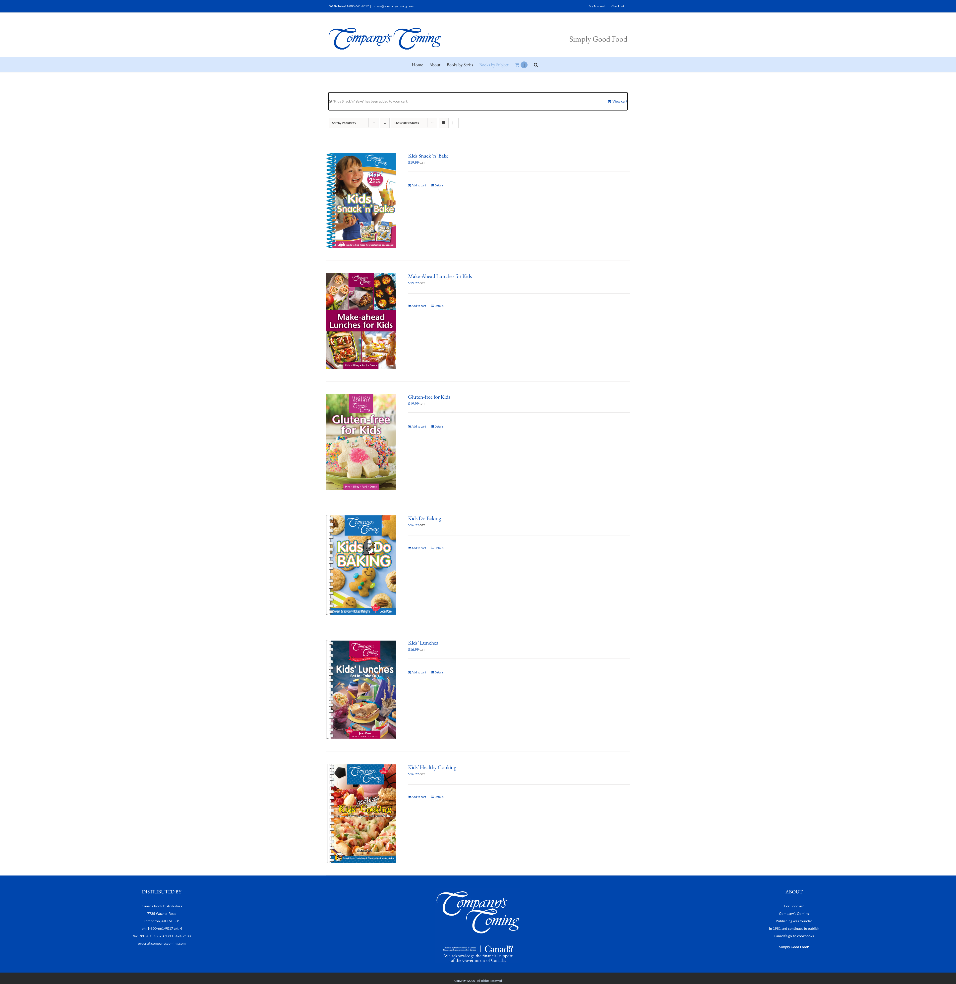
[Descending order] (385, 123)
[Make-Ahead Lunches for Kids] (361, 321)
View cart (619, 101)
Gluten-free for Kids (429, 396)
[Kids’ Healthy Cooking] (361, 813)
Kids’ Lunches (423, 642)
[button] (536, 64)
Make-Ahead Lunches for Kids (440, 276)
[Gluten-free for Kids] (361, 442)
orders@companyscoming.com (393, 6)
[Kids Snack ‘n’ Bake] (361, 200)
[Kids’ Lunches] (361, 689)
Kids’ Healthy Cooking (432, 767)
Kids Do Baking (424, 518)
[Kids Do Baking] (361, 565)
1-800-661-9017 (358, 6)
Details (438, 185)
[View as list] (453, 123)
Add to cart (419, 185)
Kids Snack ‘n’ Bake (428, 155)
